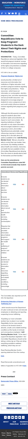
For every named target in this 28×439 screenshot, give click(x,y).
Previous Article (14, 408)
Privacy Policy (3, 434)
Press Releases (17, 21)
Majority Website (9, 434)
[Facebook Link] (2, 13)
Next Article (14, 403)
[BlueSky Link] (9, 13)
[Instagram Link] (23, 417)
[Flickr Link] (16, 13)
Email (10, 394)
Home (3, 21)
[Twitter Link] (6, 13)
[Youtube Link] (13, 13)
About (6, 422)
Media (8, 21)
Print (4, 394)
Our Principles (14, 423)
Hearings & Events (24, 423)
